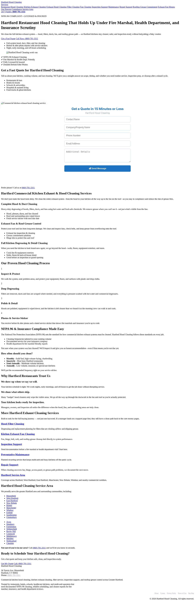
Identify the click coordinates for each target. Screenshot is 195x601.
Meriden (9, 538)
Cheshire (10, 543)
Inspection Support (100, 7)
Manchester (11, 508)
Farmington (11, 526)
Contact (162, 593)
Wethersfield (11, 529)
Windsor (9, 510)
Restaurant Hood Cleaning (12, 7)
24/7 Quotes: (13, 12)
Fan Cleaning (85, 7)
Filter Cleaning (73, 7)
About (156, 593)
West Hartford (12, 498)
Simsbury (10, 524)
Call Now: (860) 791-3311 (27, 38)
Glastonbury (11, 517)
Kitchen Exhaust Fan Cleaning (18, 434)
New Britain (11, 503)
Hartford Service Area (13, 475)
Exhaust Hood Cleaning (56, 7)
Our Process (6, 9)
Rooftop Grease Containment (145, 7)
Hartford (11, 2)
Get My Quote (7, 563)
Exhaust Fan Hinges (166, 7)
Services (4, 4)
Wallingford (11, 541)
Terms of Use (182, 593)
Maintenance (113, 7)
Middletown (11, 536)
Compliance (17, 9)
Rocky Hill (11, 531)
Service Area (27, 9)
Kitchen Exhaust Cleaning (35, 7)
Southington (11, 515)
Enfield (9, 512)
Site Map (191, 593)
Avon (8, 522)
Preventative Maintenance (15, 454)
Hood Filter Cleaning (12, 423)
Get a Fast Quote (8, 38)
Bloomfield (11, 496)
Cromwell (10, 534)
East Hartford (12, 501)
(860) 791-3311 (28, 188)
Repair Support (126, 7)
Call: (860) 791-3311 (22, 563)
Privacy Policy (171, 593)
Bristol (9, 505)
